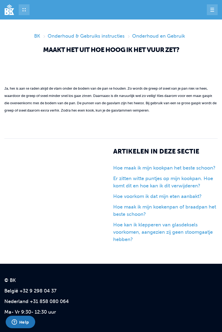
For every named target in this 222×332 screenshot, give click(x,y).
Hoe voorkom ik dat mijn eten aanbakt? (157, 196)
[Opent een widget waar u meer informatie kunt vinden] (20, 322)
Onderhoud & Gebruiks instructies (86, 36)
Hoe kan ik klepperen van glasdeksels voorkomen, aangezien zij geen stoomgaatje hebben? (163, 232)
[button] (24, 9)
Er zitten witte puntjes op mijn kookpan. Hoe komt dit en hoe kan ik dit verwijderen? (163, 182)
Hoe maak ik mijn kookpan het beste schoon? (164, 168)
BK (37, 36)
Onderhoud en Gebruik (158, 36)
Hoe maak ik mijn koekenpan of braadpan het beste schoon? (164, 210)
